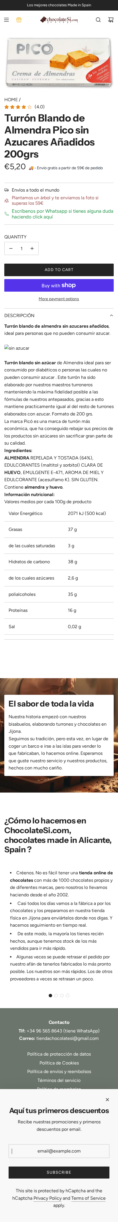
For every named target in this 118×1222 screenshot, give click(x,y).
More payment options (59, 298)
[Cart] (111, 19)
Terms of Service (88, 1198)
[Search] (98, 19)
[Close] (107, 1099)
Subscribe (59, 1172)
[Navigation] (6, 19)
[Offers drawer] (19, 19)
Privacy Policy (48, 1198)
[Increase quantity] (32, 248)
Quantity (15, 237)
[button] (50, 995)
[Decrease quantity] (11, 248)
